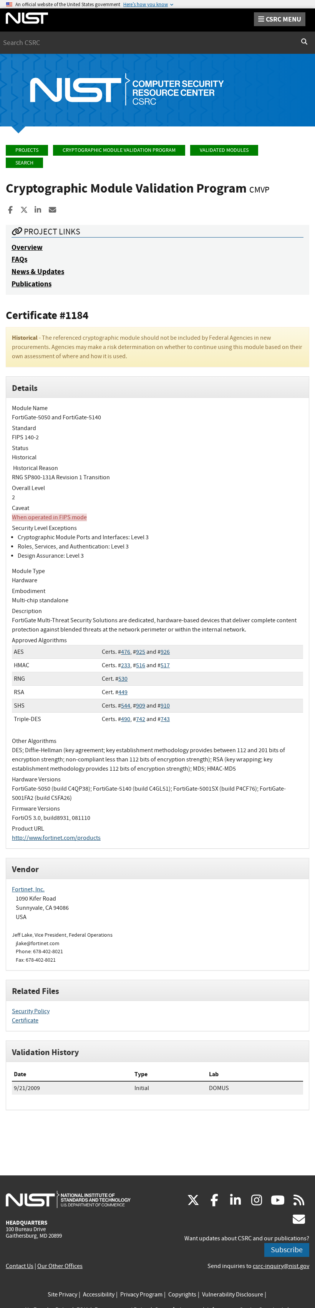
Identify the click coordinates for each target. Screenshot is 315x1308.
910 (165, 706)
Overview (27, 247)
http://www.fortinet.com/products (56, 838)
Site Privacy (62, 1294)
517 (165, 665)
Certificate (25, 1020)
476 (125, 652)
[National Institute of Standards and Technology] (68, 1199)
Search (24, 162)
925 (140, 652)
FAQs (19, 259)
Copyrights (182, 1294)
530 (123, 679)
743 (165, 719)
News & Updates (38, 271)
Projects (26, 150)
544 (125, 706)
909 (140, 706)
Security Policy (31, 1011)
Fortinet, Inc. (28, 889)
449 (123, 692)
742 (140, 719)
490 (125, 719)
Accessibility (98, 1294)
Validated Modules (224, 150)
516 (140, 665)
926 (165, 652)
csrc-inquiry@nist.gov (281, 1266)
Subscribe (287, 1250)
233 (125, 665)
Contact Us (19, 1266)
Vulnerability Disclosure (232, 1294)
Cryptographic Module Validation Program (119, 150)
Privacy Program (141, 1294)
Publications (31, 284)
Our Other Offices (60, 1266)
